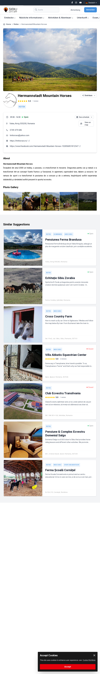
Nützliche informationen (31, 17)
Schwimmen (58, 234)
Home (8, 24)
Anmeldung (75, 10)
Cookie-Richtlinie (89, 660)
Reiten (16, 24)
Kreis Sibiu (68, 234)
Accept (67, 667)
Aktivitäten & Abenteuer (60, 17)
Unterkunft (82, 17)
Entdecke (9, 17)
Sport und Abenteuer (71, 464)
